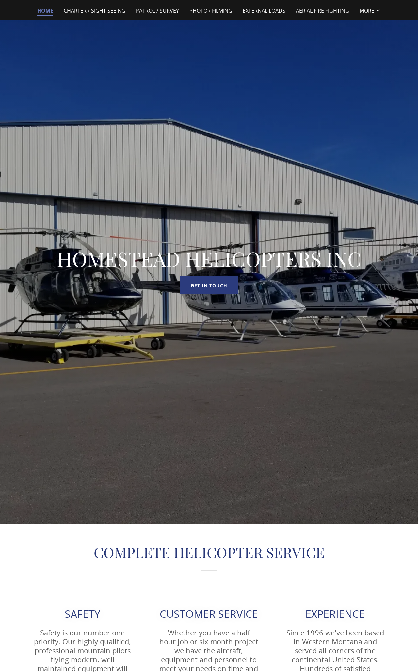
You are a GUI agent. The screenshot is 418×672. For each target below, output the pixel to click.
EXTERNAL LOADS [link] (264, 10)
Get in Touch (209, 285)
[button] (370, 11)
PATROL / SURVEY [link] (157, 10)
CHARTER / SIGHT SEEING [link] (94, 10)
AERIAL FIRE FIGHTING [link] (322, 10)
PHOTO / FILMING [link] (210, 10)
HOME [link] (45, 10)
